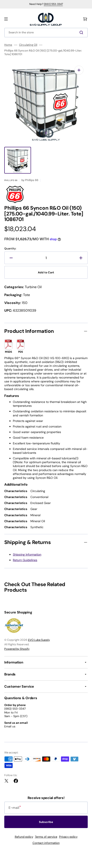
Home (8, 45)
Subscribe (46, 822)
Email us (9, 726)
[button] (6, 19)
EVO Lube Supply (39, 640)
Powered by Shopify (17, 649)
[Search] (82, 32)
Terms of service (46, 837)
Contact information (46, 843)
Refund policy (24, 837)
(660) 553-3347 (53, 4)
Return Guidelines (25, 560)
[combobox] (46, 32)
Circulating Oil (28, 45)
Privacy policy (68, 837)
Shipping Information (27, 554)
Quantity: (10, 248)
